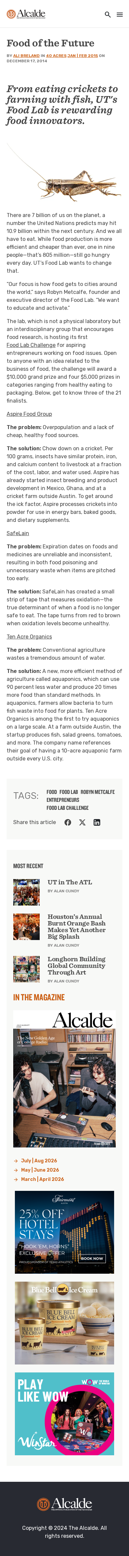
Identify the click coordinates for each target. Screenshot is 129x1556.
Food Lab (69, 792)
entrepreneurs (63, 800)
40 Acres (56, 55)
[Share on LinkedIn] (97, 822)
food (52, 792)
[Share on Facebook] (68, 822)
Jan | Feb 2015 (82, 55)
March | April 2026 (42, 1179)
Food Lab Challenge (31, 345)
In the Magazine (39, 997)
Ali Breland (26, 55)
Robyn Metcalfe (98, 792)
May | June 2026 (40, 1170)
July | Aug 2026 (39, 1161)
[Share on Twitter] (82, 822)
